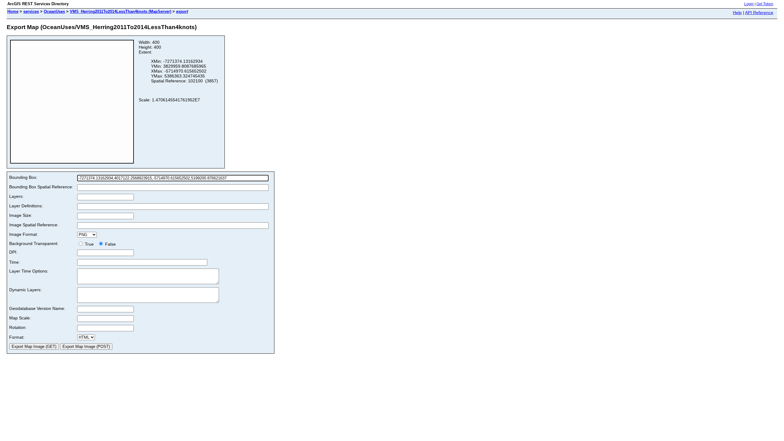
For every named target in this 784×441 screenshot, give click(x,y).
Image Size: (20, 215)
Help (737, 12)
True (90, 244)
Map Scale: (20, 317)
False (110, 244)
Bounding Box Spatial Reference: (41, 186)
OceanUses (54, 11)
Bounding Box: (23, 177)
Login (749, 4)
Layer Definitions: (26, 205)
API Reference (759, 12)
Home (12, 11)
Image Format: (23, 234)
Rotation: (18, 327)
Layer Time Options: (28, 271)
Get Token (764, 4)
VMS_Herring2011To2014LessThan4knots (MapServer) (120, 11)
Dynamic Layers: (25, 289)
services (31, 11)
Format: (16, 337)
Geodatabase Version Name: (37, 308)
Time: (14, 262)
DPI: (13, 252)
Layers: (16, 196)
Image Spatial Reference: (33, 224)
